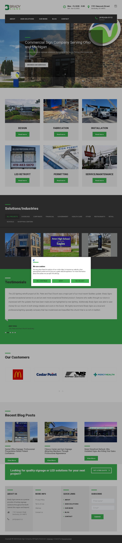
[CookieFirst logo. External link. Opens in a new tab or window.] (34, 260)
